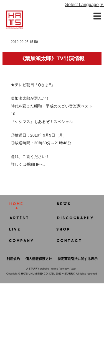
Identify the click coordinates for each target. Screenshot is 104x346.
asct (73, 268)
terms (54, 268)
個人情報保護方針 (39, 259)
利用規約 (13, 259)
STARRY (34, 268)
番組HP (32, 164)
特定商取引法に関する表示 (78, 259)
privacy (64, 268)
